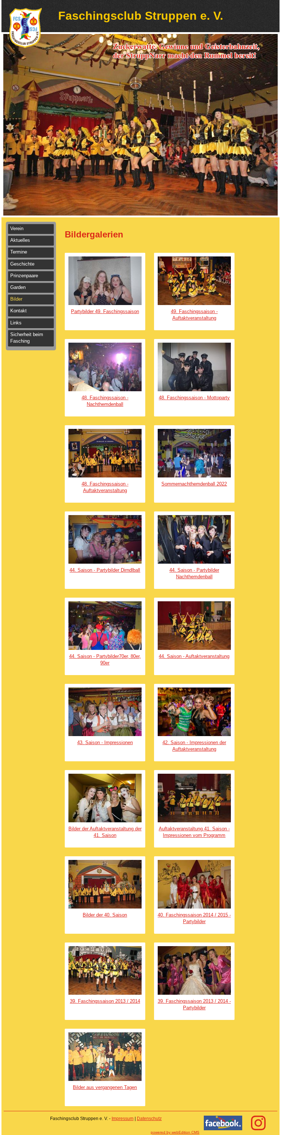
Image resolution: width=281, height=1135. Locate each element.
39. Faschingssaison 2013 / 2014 (105, 1001)
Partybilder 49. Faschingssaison (105, 311)
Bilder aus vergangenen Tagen (105, 1087)
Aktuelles (20, 240)
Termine (18, 252)
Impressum (123, 1118)
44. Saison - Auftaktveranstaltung (194, 656)
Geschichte (22, 264)
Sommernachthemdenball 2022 (194, 484)
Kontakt (18, 310)
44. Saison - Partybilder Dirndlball (105, 570)
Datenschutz (149, 1118)
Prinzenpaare (24, 275)
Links (16, 322)
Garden (18, 287)
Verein (16, 228)
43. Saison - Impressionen (105, 742)
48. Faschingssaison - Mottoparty (194, 397)
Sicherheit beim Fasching (26, 338)
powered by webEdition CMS (175, 1132)
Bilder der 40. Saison (105, 915)
